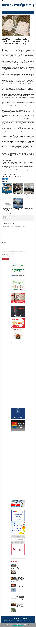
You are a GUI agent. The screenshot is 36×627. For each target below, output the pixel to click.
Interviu (21, 620)
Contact (14, 621)
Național (25, 620)
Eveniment (11, 620)
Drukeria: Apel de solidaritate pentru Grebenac (19, 604)
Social (18, 620)
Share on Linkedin (7, 179)
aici (28, 624)
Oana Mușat (13, 46)
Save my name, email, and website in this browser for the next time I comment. (15, 251)
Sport (29, 620)
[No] (34, 625)
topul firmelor (15, 213)
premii (11, 213)
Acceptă (15, 625)
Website (3, 246)
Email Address (4, 242)
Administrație (5, 620)
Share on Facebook (3, 179)
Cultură (15, 620)
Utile (31, 620)
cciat (5, 213)
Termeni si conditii (20, 625)
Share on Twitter (5, 179)
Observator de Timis (18, 618)
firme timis (8, 213)
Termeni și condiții (19, 621)
